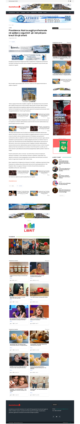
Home (10, 25)
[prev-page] (9, 256)
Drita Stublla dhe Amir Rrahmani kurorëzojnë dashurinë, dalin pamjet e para (15, 252)
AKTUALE (60, 188)
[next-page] (11, 256)
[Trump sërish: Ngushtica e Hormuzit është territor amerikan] (29, 247)
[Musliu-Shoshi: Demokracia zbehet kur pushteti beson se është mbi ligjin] (55, 190)
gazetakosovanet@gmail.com (61, 409)
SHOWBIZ (15, 248)
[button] (70, 12)
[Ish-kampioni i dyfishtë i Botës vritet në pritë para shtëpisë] (42, 247)
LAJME (12, 25)
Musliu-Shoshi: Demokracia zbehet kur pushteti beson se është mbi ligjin (65, 191)
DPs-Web (69, 422)
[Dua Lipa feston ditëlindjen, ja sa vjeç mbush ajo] (55, 183)
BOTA (29, 249)
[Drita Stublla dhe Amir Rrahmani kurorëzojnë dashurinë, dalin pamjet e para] (15, 247)
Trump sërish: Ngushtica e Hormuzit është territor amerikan (29, 252)
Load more (61, 195)
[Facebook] (68, 1)
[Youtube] (70, 1)
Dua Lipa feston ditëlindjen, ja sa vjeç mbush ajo (65, 184)
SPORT (43, 249)
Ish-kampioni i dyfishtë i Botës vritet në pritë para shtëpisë (42, 252)
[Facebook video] (60, 417)
